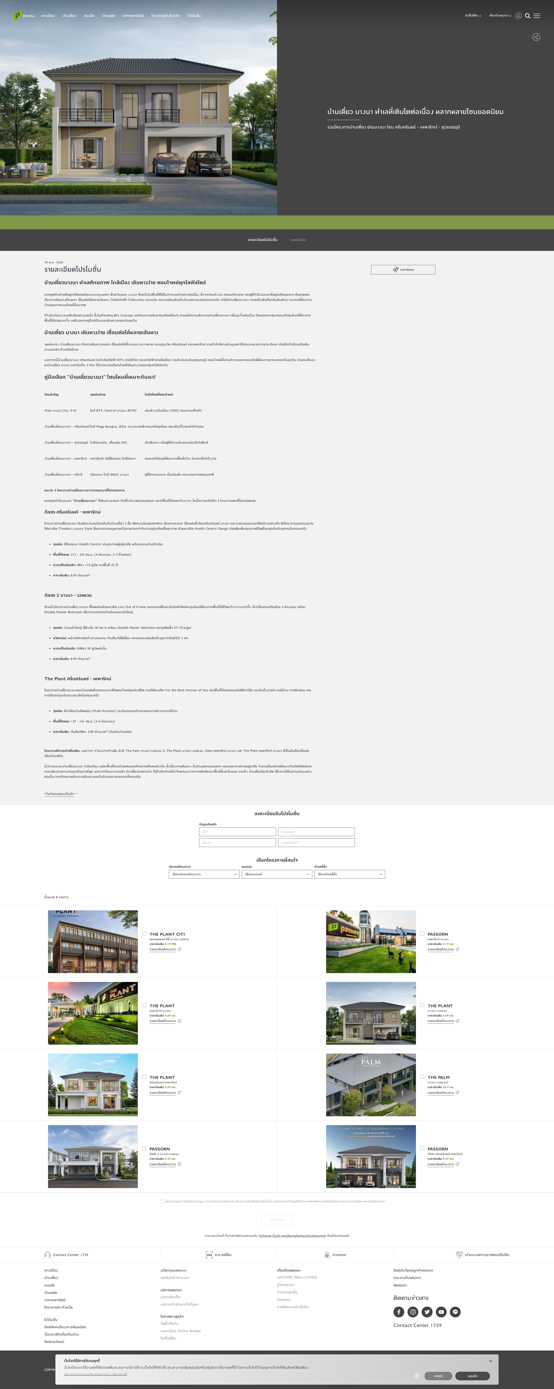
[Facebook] (400, 1312)
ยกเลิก (438, 1376)
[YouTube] (443, 1312)
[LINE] (457, 1312)
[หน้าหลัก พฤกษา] (24, 15)
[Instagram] (414, 1312)
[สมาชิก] (518, 16)
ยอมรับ (472, 1376)
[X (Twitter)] (429, 1312)
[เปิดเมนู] (537, 16)
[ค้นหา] (527, 16)
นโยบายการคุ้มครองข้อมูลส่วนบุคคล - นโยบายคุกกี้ (95, 1374)
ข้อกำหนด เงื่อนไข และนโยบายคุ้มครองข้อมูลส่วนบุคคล (292, 1236)
